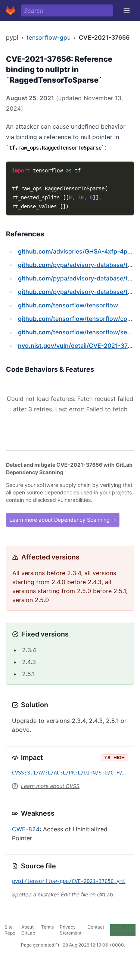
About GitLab (28, 930)
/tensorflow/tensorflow (68, 305)
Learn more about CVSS (50, 786)
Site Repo (9, 930)
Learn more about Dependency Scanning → (62, 519)
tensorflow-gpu (49, 37)
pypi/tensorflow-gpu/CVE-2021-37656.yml (68, 881)
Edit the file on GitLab (87, 894)
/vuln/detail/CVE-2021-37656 (78, 345)
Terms (47, 927)
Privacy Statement (70, 930)
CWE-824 (26, 829)
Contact (95, 927)
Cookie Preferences (123, 930)
